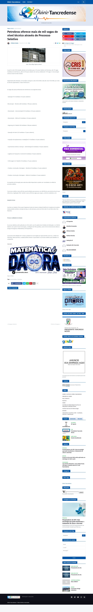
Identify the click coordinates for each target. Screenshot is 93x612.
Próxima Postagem (55, 324)
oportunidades (17, 28)
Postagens (67, 259)
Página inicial (10, 28)
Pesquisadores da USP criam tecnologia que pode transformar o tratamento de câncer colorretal (73, 451)
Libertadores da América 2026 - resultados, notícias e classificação (72, 413)
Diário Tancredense (13, 2)
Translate (67, 386)
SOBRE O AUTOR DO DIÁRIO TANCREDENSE (72, 394)
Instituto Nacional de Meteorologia (70, 408)
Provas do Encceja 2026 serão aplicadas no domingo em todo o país (73, 458)
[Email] (34, 283)
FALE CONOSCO (65, 398)
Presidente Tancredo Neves (76, 431)
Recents (80, 418)
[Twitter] (57, 43)
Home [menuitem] (24, 2)
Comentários (68, 261)
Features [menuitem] (29, 2)
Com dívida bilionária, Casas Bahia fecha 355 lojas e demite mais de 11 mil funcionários (73, 465)
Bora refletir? (74, 581)
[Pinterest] (30, 283)
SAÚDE (63, 402)
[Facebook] (55, 43)
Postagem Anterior (12, 324)
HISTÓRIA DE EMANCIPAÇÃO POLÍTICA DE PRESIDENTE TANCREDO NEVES (71, 405)
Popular (66, 418)
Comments (73, 418)
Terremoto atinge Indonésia (75, 589)
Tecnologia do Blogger (69, 43)
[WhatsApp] (59, 43)
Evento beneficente (76, 438)
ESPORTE (64, 410)
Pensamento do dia (76, 568)
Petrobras (19, 279)
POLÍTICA (64, 400)
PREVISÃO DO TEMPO (67, 396)
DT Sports (73, 424)
